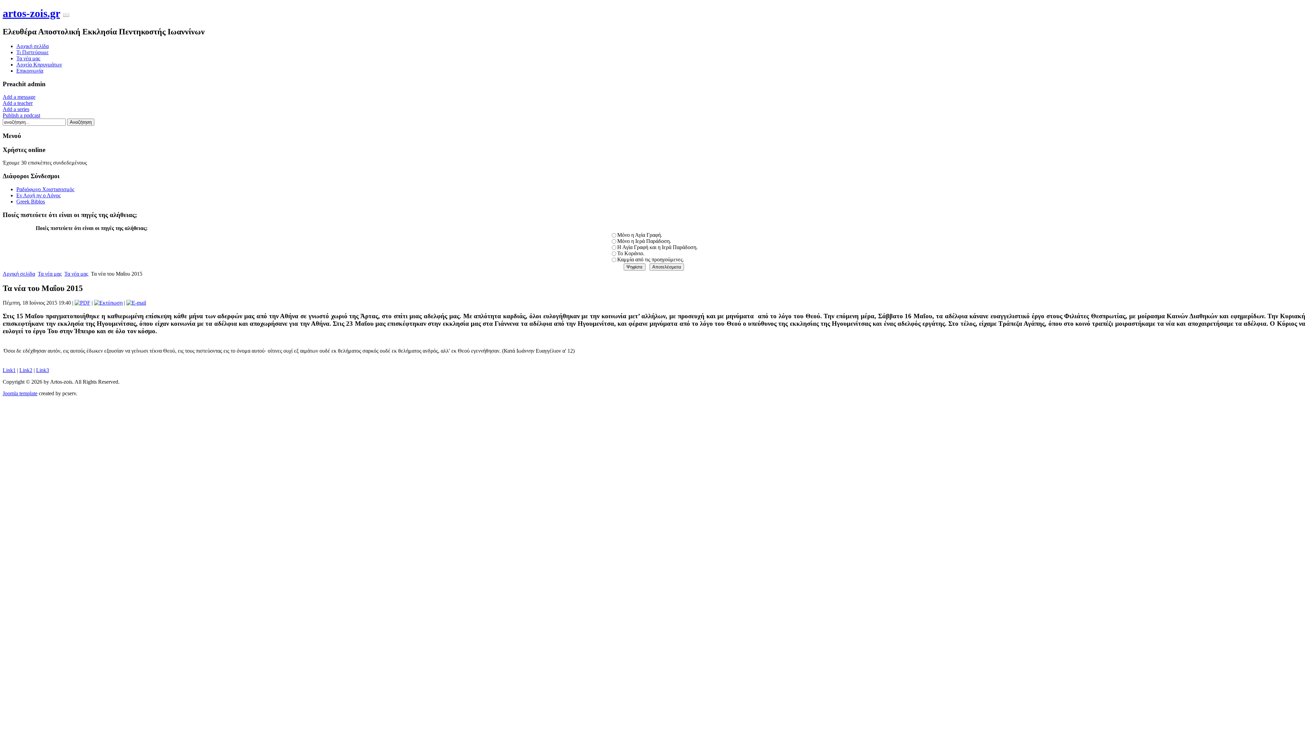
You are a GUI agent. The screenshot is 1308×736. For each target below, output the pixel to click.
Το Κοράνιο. (630, 253)
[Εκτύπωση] (108, 303)
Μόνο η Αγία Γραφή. (639, 235)
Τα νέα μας (50, 274)
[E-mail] (136, 303)
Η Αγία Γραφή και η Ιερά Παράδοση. (657, 247)
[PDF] (82, 303)
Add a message (19, 97)
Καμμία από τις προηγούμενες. (650, 259)
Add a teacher (18, 103)
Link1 (9, 370)
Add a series (16, 109)
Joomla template (20, 393)
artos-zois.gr (31, 13)
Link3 (42, 370)
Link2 (25, 370)
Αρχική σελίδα (19, 274)
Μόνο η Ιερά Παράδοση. (644, 241)
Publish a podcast (21, 115)
